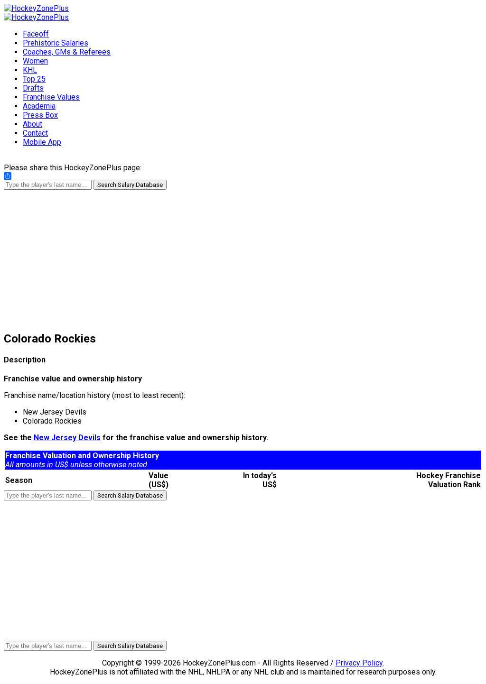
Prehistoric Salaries (55, 42)
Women (35, 60)
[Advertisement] (243, 256)
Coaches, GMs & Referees (67, 51)
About (32, 124)
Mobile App (42, 142)
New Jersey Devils (67, 437)
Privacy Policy (359, 662)
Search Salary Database (130, 184)
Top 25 (34, 78)
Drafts (33, 87)
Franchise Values (51, 97)
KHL (30, 69)
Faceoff (36, 33)
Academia (39, 106)
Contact (35, 133)
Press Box (40, 115)
